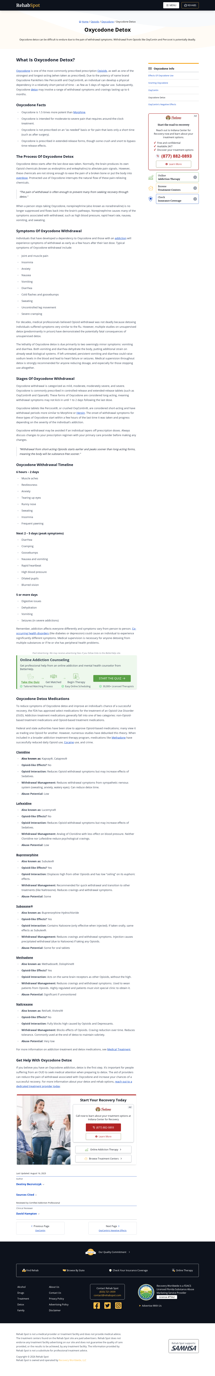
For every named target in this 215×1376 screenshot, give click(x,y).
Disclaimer (55, 1310)
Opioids (102, 71)
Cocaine (69, 742)
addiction (120, 238)
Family (20, 1310)
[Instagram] (118, 1305)
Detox (20, 1304)
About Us (54, 1287)
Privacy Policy (56, 1298)
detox (34, 89)
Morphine (79, 112)
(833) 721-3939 (107, 1291)
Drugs (20, 1292)
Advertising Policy (58, 1304)
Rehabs (192, 5)
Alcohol (21, 1287)
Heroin (80, 413)
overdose (22, 178)
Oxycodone (23, 71)
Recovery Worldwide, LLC (72, 1360)
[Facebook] (96, 1305)
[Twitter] (107, 1305)
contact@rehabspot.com (107, 1295)
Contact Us (55, 1292)
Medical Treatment (118, 1049)
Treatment (23, 1298)
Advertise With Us (152, 1305)
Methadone (119, 737)
